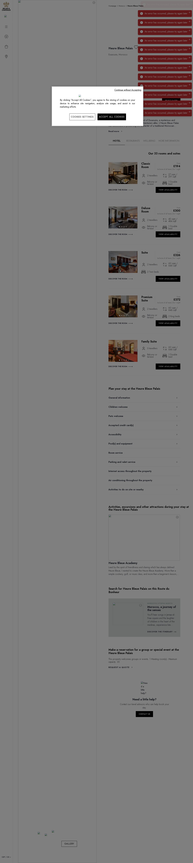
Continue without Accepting (127, 90)
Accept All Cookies (111, 116)
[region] (97, 106)
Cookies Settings (82, 116)
